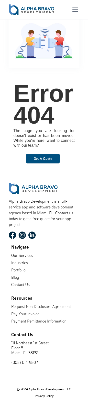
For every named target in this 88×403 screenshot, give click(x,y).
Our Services (22, 256)
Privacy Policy (44, 396)
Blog (15, 278)
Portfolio (18, 270)
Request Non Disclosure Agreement (41, 307)
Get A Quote (43, 159)
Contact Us (20, 285)
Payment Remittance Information (38, 321)
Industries (19, 263)
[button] (74, 10)
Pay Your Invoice (25, 314)
